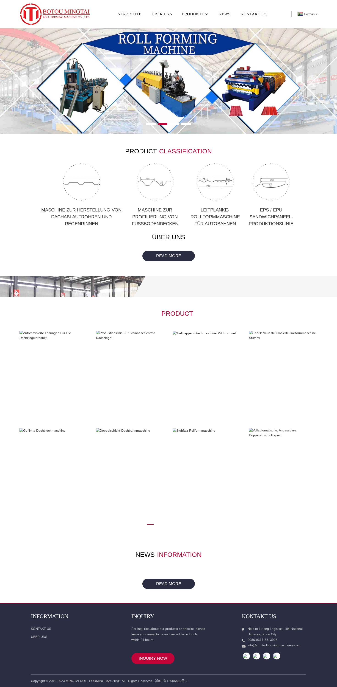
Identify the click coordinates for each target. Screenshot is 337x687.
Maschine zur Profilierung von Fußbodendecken (155, 216)
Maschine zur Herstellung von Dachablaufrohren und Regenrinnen (81, 216)
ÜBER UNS (162, 14)
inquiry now (153, 658)
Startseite (129, 14)
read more (168, 255)
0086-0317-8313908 (262, 640)
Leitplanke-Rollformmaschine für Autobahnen (215, 216)
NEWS (224, 14)
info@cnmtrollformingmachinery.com (274, 645)
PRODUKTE (193, 14)
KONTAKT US (253, 14)
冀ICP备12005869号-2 (171, 681)
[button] (23, 81)
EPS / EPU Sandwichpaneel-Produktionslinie (271, 216)
